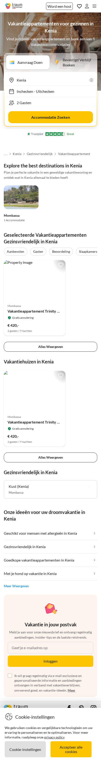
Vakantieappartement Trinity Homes (38, 311)
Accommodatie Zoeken (50, 117)
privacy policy (54, 737)
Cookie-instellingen (25, 749)
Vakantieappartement (74, 154)
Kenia (17, 154)
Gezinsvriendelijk (40, 154)
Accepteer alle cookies (71, 749)
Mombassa (11, 215)
